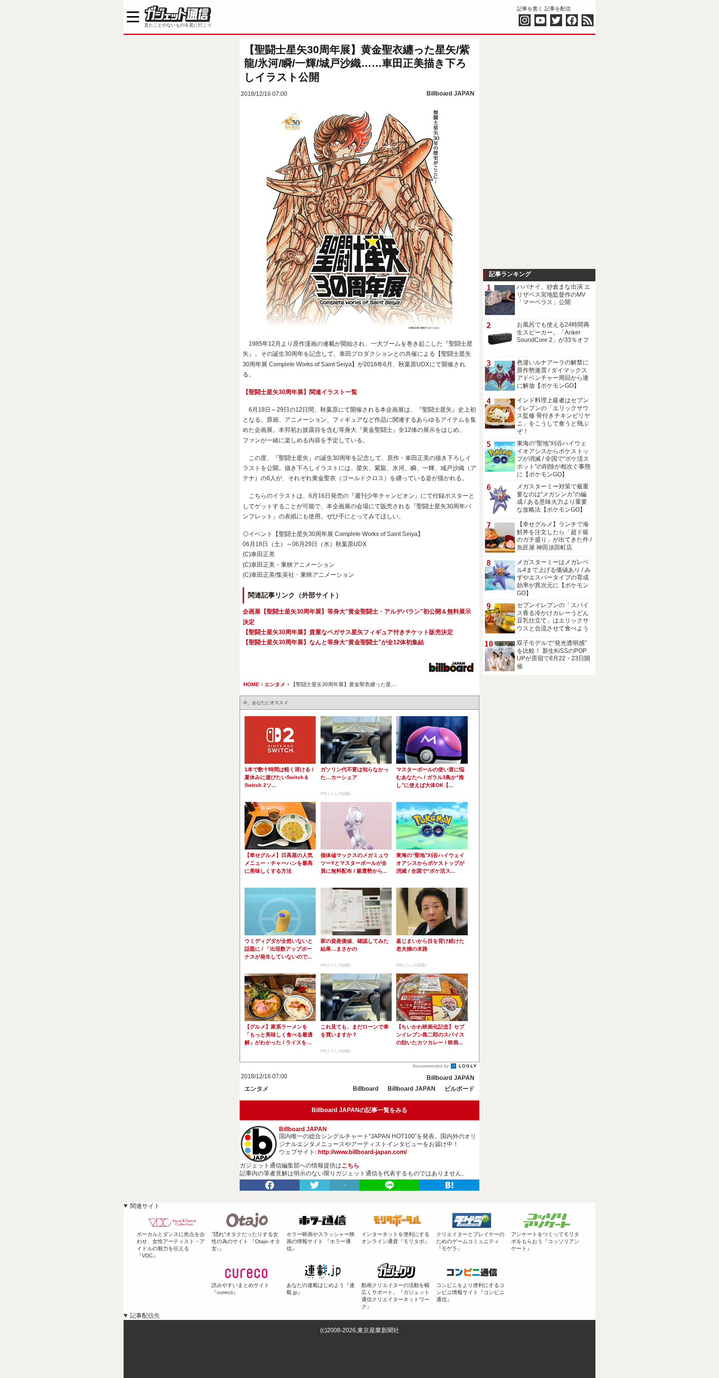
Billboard (366, 1088)
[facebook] (270, 1185)
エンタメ (257, 1088)
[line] (389, 1185)
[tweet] (315, 1185)
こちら (351, 1165)
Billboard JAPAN (450, 93)
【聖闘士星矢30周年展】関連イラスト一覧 (300, 392)
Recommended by (431, 1066)
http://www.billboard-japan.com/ (362, 1152)
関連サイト (145, 1206)
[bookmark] (449, 1185)
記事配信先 (145, 1315)
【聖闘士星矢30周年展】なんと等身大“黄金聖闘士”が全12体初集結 (333, 642)
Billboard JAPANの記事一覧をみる (359, 1110)
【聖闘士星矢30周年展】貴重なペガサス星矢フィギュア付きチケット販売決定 (348, 632)
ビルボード (459, 1088)
